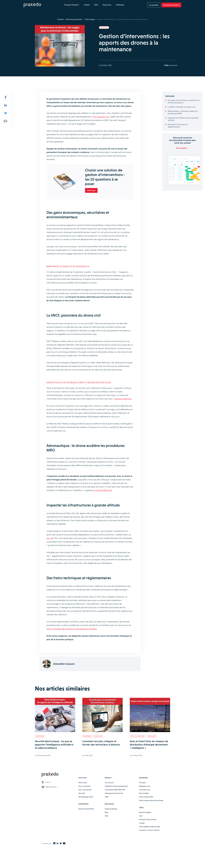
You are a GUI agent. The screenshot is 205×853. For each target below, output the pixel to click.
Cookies (142, 823)
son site (50, 538)
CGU (140, 816)
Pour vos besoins (85, 786)
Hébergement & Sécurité (114, 793)
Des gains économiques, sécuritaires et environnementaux (184, 101)
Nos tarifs (82, 793)
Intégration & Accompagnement (116, 786)
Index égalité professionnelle (149, 827)
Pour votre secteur (85, 790)
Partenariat (120, 5)
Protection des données (147, 819)
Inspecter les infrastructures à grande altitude (183, 119)
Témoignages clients (86, 797)
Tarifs (96, 5)
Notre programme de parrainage (151, 800)
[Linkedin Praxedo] (57, 843)
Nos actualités (144, 793)
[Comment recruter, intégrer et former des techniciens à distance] (102, 715)
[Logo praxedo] (60, 775)
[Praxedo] (32, 5)
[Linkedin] (5, 105)
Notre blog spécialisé (74, 19)
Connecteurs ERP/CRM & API (115, 790)
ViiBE (106, 797)
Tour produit (109, 783)
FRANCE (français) (50, 787)
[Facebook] (5, 97)
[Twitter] (5, 113)
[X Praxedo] (61, 843)
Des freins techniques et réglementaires (178, 125)
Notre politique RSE (146, 797)
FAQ (106, 816)
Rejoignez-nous (144, 786)
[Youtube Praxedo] (64, 843)
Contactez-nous (144, 790)
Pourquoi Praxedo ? (71, 5)
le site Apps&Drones (102, 490)
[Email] (5, 121)
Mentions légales (145, 812)
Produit (86, 5)
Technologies (90, 19)
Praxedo (60, 19)
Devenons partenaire (86, 809)
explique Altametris (123, 398)
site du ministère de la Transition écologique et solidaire (72, 628)
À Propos (142, 783)
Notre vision (83, 783)
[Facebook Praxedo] (54, 843)
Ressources (107, 5)
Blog (106, 812)
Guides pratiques (111, 809)
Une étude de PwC (101, 116)
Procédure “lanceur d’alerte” (149, 830)
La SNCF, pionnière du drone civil (181, 107)
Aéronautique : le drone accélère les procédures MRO (183, 112)
